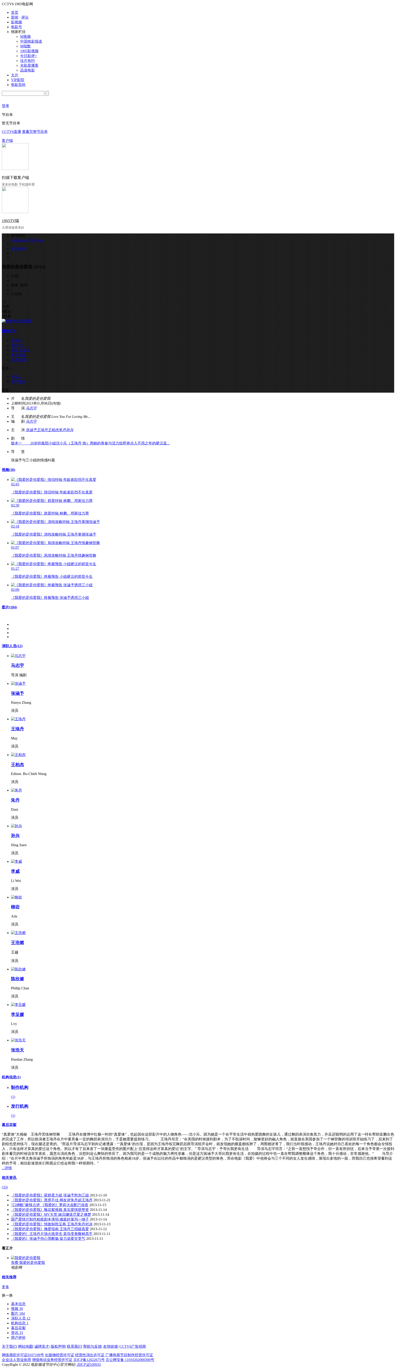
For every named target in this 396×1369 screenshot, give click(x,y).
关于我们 (9, 1346)
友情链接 (110, 1346)
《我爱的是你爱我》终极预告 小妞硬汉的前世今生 (52, 576)
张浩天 (17, 1050)
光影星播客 (29, 65)
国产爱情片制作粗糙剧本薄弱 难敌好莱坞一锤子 (50, 1219)
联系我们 (74, 1346)
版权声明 (58, 1346)
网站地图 (25, 1346)
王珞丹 (42, 430)
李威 (15, 871)
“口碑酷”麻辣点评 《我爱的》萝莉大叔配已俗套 (49, 1205)
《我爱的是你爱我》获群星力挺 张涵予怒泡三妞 (50, 1195)
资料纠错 (18, 249)
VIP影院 (17, 80)
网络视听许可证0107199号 (23, 1355)
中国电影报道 (31, 41)
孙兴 (69, 430)
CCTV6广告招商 (132, 1346)
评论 (25, 17)
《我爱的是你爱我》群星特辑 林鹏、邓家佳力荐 (50, 513)
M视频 (25, 36)
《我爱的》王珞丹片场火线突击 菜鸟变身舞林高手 (52, 1234)
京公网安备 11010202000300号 (130, 1360)
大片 (14, 75)
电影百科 (18, 85)
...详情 (7, 1168)
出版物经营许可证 (59, 1355)
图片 (9, 607)
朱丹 (62, 430)
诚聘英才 (41, 1346)
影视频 (16, 22)
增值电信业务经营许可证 (52, 1360)
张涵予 (31, 430)
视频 (8, 470)
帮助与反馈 (92, 1346)
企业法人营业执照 (16, 1360)
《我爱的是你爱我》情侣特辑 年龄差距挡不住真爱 (52, 492)
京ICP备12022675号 (89, 1360)
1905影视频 (29, 51)
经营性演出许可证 (89, 1355)
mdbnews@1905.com (27, 240)
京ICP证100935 (89, 1364)
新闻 (14, 17)
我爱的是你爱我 (32, 1263)
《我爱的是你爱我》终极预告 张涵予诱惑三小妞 (50, 598)
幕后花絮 (9, 1125)
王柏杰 (53, 430)
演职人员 (12, 646)
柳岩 (15, 906)
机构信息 (11, 1077)
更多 (5, 1287)
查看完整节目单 (35, 132)
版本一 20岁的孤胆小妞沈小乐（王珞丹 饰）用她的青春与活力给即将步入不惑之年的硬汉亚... (90, 443)
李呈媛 (17, 1014)
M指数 (25, 46)
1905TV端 (10, 221)
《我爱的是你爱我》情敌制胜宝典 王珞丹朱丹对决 (52, 1224)
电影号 (16, 27)
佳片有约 (27, 61)
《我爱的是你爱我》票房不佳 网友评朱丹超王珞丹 (52, 1200)
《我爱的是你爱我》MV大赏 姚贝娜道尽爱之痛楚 (51, 1214)
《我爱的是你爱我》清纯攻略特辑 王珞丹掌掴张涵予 (53, 534)
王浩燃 (17, 942)
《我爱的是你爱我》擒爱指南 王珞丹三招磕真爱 (50, 1229)
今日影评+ (28, 56)
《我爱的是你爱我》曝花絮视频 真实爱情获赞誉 (50, 1210)
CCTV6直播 (11, 132)
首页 (14, 12)
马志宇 (31, 408)
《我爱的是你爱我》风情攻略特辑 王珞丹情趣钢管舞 (53, 555)
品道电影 (27, 70)
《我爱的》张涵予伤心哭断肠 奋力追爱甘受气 (48, 1238)
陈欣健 (17, 978)
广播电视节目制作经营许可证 (129, 1355)
